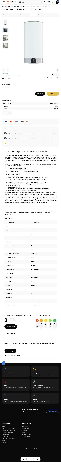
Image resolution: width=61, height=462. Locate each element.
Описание (15, 14)
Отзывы (33, 14)
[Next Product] (7, 70)
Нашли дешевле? (6, 87)
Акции (3, 440)
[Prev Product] (3, 70)
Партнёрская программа (8, 438)
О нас (3, 426)
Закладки (24, 430)
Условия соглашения (7, 432)
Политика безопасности (8, 430)
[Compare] (53, 74)
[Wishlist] (57, 74)
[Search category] (20, 2)
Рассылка (24, 432)
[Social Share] (57, 70)
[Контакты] (49, 2)
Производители (6, 434)
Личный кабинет (26, 426)
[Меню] (3, 2)
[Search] (41, 2)
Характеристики (24, 14)
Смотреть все (6, 113)
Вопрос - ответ (42, 14)
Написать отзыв (10, 326)
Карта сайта (5, 442)
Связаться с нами (26, 434)
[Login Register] (53, 2)
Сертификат (5, 436)
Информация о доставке (8, 428)
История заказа (26, 428)
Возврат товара (26, 436)
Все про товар (6, 14)
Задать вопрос (10, 351)
